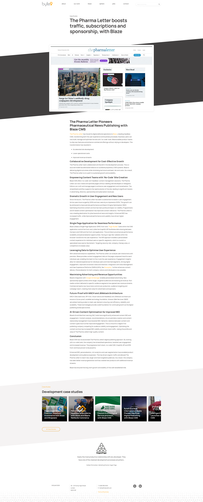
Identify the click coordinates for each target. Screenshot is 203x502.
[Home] (48, 4)
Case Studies (47, 387)
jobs (113, 4)
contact (126, 4)
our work (77, 4)
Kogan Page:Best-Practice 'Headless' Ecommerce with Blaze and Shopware (54, 414)
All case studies (51, 429)
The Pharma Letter (76, 134)
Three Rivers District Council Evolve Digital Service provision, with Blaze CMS (107, 414)
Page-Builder (113, 227)
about (64, 4)
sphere (101, 4)
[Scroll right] (161, 408)
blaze (90, 4)
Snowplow (107, 267)
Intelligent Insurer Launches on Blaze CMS (159, 415)
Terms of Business (103, 492)
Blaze (115, 134)
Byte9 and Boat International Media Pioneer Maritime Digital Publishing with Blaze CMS (133, 413)
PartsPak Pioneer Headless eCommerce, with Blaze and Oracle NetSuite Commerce (81, 414)
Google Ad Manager (93, 278)
